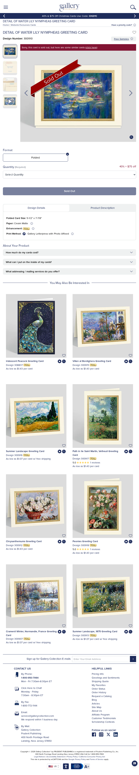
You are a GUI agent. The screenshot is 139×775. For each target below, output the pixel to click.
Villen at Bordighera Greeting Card (92, 361)
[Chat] (135, 763)
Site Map (96, 707)
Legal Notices (39, 756)
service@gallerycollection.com (37, 715)
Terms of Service (97, 759)
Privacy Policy (72, 756)
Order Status (98, 688)
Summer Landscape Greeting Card (25, 451)
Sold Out (69, 191)
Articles (96, 703)
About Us (97, 710)
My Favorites (99, 685)
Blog (94, 699)
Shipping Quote (100, 681)
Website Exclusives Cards (23, 24)
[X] (109, 734)
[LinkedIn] (115, 734)
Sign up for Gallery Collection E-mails (49, 659)
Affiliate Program (101, 714)
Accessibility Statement (56, 756)
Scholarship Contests (103, 721)
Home (6, 24)
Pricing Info (98, 673)
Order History (99, 692)
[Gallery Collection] (70, 7)
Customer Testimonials (104, 718)
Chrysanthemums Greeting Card (24, 541)
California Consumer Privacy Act (92, 756)
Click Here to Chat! (31, 688)
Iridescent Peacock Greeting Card (25, 361)
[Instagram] (102, 734)
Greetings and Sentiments (106, 677)
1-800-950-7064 (30, 677)
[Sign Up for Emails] (133, 659)
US (55, 766)
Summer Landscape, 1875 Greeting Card (95, 631)
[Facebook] (95, 734)
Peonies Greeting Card (85, 541)
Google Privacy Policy (77, 759)
